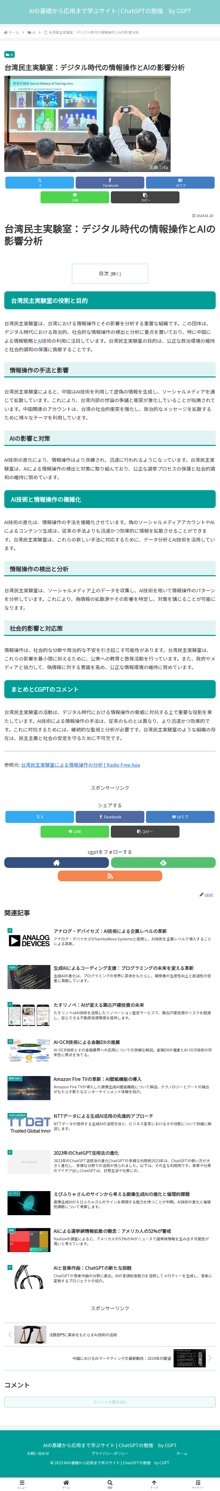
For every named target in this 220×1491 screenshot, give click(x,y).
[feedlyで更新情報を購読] (163, 862)
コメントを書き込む (110, 1402)
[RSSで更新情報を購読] (110, 876)
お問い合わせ (38, 1453)
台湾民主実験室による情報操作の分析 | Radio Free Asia (80, 764)
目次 (104, 273)
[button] (145, 197)
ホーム (182, 1453)
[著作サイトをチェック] (56, 862)
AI (11, 54)
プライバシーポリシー (110, 1453)
